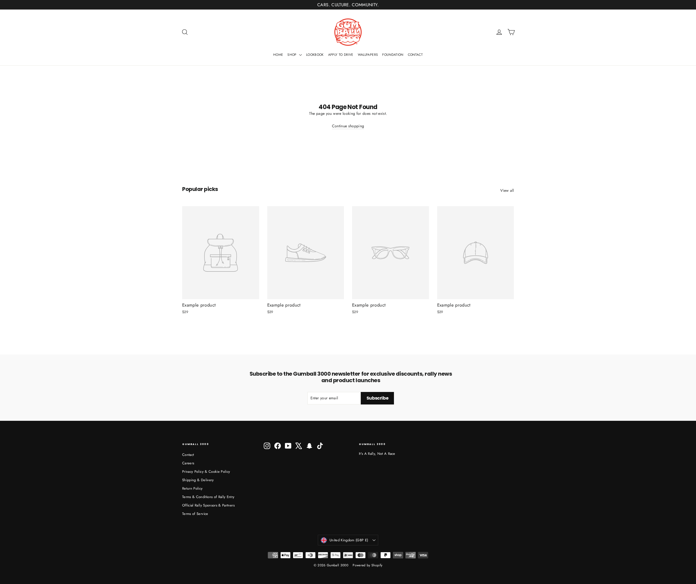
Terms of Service (195, 513)
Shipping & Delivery (198, 480)
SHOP (292, 54)
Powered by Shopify (367, 565)
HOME (278, 54)
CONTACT (415, 54)
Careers (188, 463)
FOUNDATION (392, 54)
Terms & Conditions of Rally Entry (208, 496)
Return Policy (192, 488)
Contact (188, 454)
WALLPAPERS (368, 54)
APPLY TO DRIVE (340, 54)
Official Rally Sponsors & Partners (208, 505)
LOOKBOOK (315, 54)
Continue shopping (348, 126)
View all (507, 190)
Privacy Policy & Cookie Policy (206, 471)
